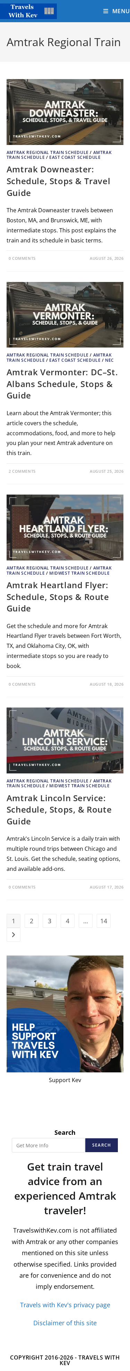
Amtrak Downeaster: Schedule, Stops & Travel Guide (58, 180)
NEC (109, 360)
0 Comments (22, 258)
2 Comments (22, 471)
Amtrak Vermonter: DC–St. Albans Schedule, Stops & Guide (62, 383)
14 (103, 921)
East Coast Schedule (75, 157)
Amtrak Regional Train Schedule (48, 152)
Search (65, 1132)
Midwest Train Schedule (79, 573)
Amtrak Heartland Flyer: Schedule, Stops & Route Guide (58, 596)
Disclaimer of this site (65, 1323)
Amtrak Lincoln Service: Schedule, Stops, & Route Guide (59, 809)
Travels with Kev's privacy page (65, 1305)
